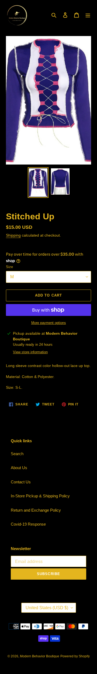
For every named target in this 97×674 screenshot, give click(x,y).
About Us (19, 467)
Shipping (13, 235)
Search (17, 453)
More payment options (48, 323)
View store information (30, 352)
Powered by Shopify (75, 656)
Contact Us (21, 482)
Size (9, 267)
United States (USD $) (47, 607)
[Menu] (87, 15)
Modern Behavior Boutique (39, 656)
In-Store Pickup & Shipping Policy (40, 496)
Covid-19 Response (28, 524)
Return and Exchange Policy (36, 510)
